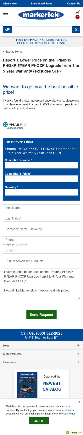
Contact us (73, 3)
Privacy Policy (67, 413)
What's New (10, 3)
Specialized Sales (41, 3)
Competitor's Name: (18, 160)
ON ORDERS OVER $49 (41, 41)
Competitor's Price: (18, 173)
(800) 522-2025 (49, 333)
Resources (9, 362)
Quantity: (11, 187)
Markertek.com (12, 354)
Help (6, 345)
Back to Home (14, 51)
